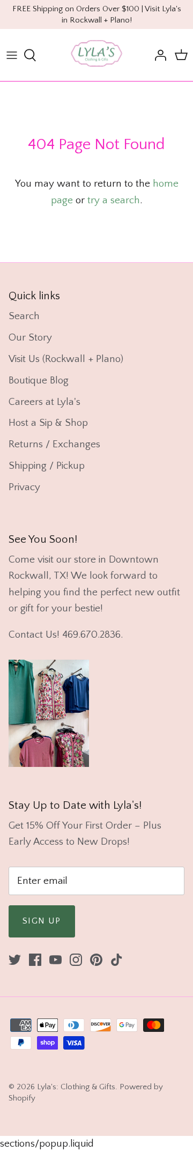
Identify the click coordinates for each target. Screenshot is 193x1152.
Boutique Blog (39, 380)
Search (24, 316)
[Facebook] (35, 960)
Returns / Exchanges (54, 444)
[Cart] (181, 55)
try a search (113, 200)
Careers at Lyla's (44, 402)
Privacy (24, 487)
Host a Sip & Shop (48, 423)
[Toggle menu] (12, 55)
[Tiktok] (116, 960)
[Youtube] (55, 960)
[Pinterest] (96, 960)
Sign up (42, 921)
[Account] (157, 55)
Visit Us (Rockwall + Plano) (66, 359)
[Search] (35, 55)
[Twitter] (15, 960)
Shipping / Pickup (47, 465)
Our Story (30, 337)
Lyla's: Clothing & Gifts (76, 1086)
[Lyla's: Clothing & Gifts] (96, 55)
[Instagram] (76, 960)
